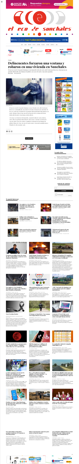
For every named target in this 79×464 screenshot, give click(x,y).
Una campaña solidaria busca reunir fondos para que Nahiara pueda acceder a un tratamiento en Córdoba (62, 433)
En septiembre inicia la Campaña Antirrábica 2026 (61, 344)
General (36, 317)
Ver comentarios (29, 138)
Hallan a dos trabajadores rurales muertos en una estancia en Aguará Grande (28, 218)
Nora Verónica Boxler (12, 314)
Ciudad (25, 44)
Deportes (52, 44)
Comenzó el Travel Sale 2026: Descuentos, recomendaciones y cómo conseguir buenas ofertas (61, 315)
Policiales (43, 44)
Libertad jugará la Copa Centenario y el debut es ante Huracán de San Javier (39, 289)
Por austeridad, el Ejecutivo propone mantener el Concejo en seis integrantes (15, 433)
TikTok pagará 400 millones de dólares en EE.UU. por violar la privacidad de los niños (38, 345)
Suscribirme (63, 190)
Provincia (29, 44)
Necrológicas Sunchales (19, 316)
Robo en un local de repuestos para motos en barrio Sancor (27, 230)
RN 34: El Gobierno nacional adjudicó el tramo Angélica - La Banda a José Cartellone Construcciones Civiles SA (38, 375)
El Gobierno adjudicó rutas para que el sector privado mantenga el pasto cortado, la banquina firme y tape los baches (62, 375)
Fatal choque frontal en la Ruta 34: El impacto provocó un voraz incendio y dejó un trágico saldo (61, 205)
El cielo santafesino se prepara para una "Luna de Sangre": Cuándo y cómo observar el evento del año (16, 345)
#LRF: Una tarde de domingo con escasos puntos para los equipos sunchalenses (61, 289)
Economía (38, 44)
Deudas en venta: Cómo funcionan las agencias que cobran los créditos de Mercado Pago (16, 403)
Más (56, 44)
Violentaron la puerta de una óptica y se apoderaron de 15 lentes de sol (60, 231)
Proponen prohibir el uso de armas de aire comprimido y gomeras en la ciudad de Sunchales (16, 256)
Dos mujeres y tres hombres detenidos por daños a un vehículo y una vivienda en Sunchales (27, 206)
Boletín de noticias (64, 184)
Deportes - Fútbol (60, 292)
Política (34, 44)
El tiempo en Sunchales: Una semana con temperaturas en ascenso (39, 314)
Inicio (22, 44)
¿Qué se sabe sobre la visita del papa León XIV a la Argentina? (62, 402)
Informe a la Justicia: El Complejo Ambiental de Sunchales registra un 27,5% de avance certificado (62, 256)
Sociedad (47, 44)
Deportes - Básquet (37, 292)
